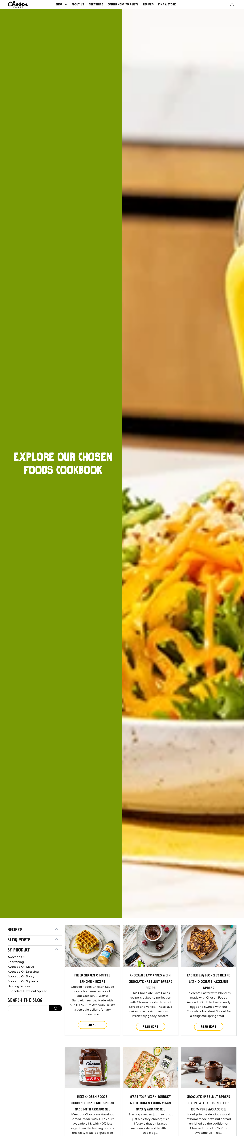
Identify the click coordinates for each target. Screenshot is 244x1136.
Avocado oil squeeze (23, 981)
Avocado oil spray (21, 976)
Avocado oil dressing (23, 972)
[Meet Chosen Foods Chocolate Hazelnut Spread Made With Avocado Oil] (92, 1068)
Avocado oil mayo (21, 967)
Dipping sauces (19, 986)
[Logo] (18, 4)
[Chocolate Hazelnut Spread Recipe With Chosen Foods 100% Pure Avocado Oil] (208, 1068)
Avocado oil (16, 957)
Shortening (16, 962)
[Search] (55, 1008)
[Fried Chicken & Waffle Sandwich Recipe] (92, 946)
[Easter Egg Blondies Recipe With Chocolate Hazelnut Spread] (208, 946)
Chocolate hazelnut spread (27, 991)
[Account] (227, 4)
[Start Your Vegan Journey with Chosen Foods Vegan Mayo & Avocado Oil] (150, 1068)
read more (92, 1025)
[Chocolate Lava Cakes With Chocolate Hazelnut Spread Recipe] (150, 946)
